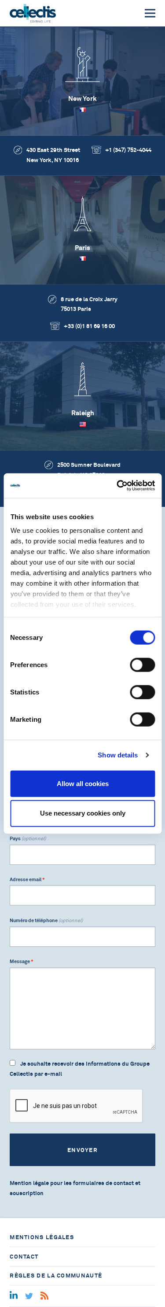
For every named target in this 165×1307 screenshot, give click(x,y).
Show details (118, 755)
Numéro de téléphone (46, 920)
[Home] (33, 13)
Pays (28, 838)
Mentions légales (42, 1237)
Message (21, 961)
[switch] (142, 664)
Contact (24, 1256)
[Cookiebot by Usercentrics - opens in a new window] (117, 485)
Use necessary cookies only (82, 813)
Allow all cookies (83, 783)
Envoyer (82, 1150)
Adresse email (27, 879)
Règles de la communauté (56, 1275)
